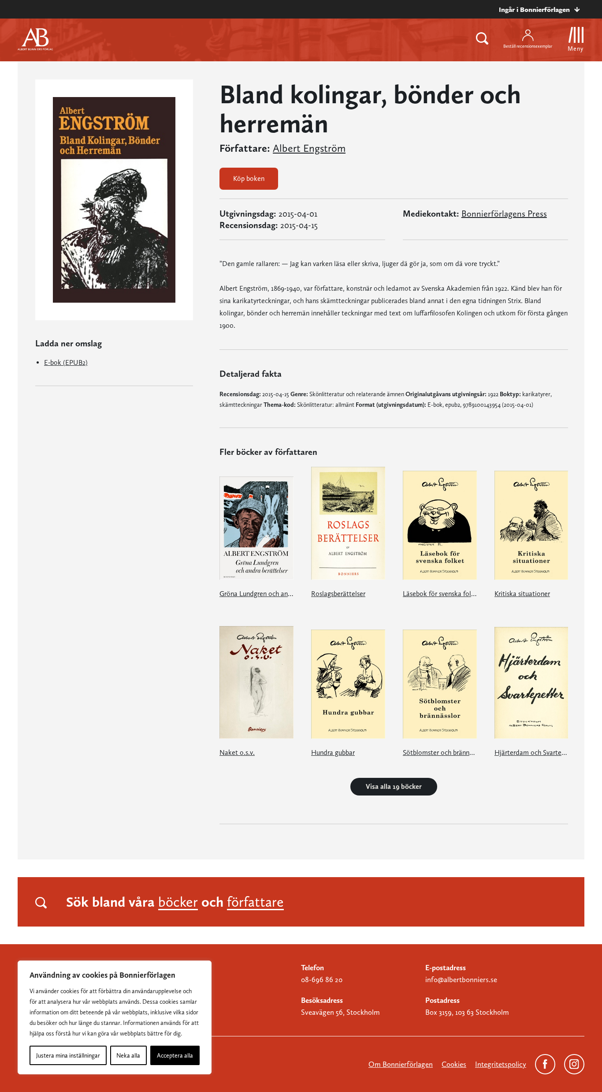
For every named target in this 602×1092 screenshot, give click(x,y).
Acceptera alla (175, 1055)
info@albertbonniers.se (461, 979)
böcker (178, 901)
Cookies (454, 1064)
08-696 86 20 (321, 979)
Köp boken (248, 178)
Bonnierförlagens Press (504, 213)
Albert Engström (309, 148)
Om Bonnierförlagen (400, 1064)
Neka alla (128, 1055)
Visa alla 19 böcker (394, 786)
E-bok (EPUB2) (66, 362)
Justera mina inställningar (68, 1055)
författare (255, 901)
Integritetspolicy (500, 1064)
